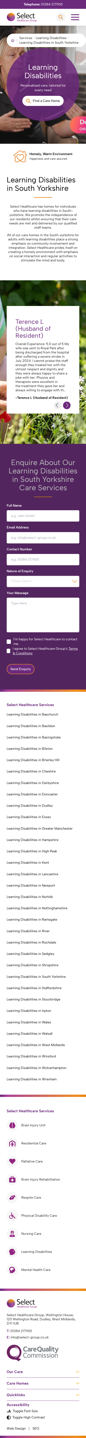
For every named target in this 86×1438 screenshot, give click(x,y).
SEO (36, 1428)
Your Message (17, 593)
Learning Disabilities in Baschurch (32, 714)
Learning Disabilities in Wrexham (32, 1079)
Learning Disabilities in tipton (29, 1011)
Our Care (15, 1371)
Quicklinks (16, 1395)
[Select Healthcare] (22, 17)
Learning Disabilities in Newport (31, 885)
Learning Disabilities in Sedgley (30, 954)
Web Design (16, 1428)
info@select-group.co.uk (28, 1337)
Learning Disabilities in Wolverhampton (36, 1068)
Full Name (14, 505)
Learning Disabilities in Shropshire (32, 965)
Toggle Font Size (25, 1411)
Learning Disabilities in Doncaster (32, 794)
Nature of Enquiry (20, 571)
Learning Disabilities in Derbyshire (33, 783)
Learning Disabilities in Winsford (31, 1056)
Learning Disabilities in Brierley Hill (33, 760)
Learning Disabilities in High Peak (32, 851)
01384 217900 (43, 4)
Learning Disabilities (51, 38)
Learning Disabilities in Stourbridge (33, 999)
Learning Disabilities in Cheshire (31, 771)
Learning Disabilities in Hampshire (32, 840)
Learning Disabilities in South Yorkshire (36, 977)
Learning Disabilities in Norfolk (30, 897)
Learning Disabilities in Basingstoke (34, 737)
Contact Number (19, 549)
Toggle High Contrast (28, 1417)
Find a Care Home (46, 101)
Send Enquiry (20, 669)
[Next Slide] (67, 405)
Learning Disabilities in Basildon (31, 726)
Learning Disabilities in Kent (28, 863)
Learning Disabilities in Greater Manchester (40, 828)
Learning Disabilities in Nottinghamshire (37, 908)
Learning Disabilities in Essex (29, 817)
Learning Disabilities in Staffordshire (34, 988)
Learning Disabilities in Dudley (30, 806)
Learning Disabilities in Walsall (30, 1034)
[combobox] (43, 581)
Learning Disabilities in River (28, 931)
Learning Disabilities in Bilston (30, 749)
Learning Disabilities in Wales (29, 1022)
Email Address (18, 527)
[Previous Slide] (57, 405)
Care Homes (18, 1383)
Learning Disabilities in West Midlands (36, 1045)
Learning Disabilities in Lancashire (32, 874)
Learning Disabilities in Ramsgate (32, 919)
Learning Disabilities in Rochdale (31, 942)
